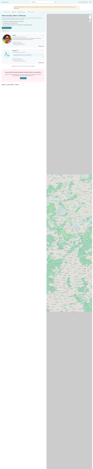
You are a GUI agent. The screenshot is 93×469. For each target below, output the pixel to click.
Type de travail (6, 12)
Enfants (15, 12)
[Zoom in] (90, 16)
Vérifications (22, 12)
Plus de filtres (31, 12)
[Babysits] (5, 2)
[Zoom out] (90, 18)
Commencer (23, 78)
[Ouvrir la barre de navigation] (90, 2)
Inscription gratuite (6, 27)
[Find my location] (90, 21)
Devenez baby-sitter (83, 2)
